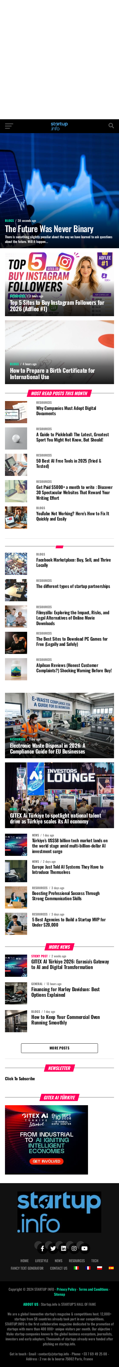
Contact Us (58, 1268)
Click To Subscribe (20, 1078)
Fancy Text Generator (27, 1268)
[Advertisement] (59, 59)
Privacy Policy (67, 1289)
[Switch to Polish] (99, 1268)
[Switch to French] (88, 1268)
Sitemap (59, 1294)
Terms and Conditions (94, 1289)
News (58, 1260)
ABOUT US (31, 1304)
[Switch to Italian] (76, 1268)
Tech (95, 1260)
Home (24, 1260)
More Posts (59, 1048)
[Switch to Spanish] (111, 1268)
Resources (77, 1260)
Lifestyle (41, 1260)
